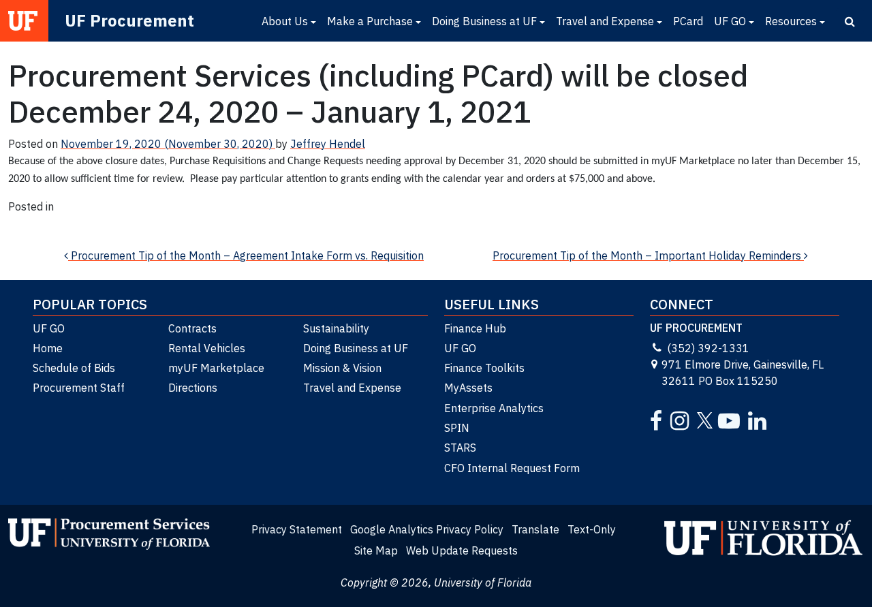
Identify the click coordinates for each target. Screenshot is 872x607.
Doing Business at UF (484, 21)
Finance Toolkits (484, 368)
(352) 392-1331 (708, 348)
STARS (460, 447)
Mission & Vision (342, 368)
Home (48, 348)
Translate (535, 529)
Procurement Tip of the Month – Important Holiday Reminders (648, 255)
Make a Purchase (370, 21)
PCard (688, 21)
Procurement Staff (79, 387)
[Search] (850, 21)
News (22, 223)
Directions (192, 387)
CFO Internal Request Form (512, 468)
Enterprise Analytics (494, 408)
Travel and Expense (605, 21)
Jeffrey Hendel (327, 144)
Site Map (376, 550)
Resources (791, 21)
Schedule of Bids (74, 368)
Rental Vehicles (206, 348)
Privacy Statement (296, 529)
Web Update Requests (462, 550)
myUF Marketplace (216, 368)
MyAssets (468, 387)
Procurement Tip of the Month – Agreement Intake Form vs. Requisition (246, 255)
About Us (285, 21)
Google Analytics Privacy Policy (426, 529)
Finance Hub (475, 328)
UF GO (730, 21)
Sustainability (336, 328)
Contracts (192, 328)
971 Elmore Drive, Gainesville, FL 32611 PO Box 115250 (742, 373)
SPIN (456, 428)
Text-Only (591, 529)
